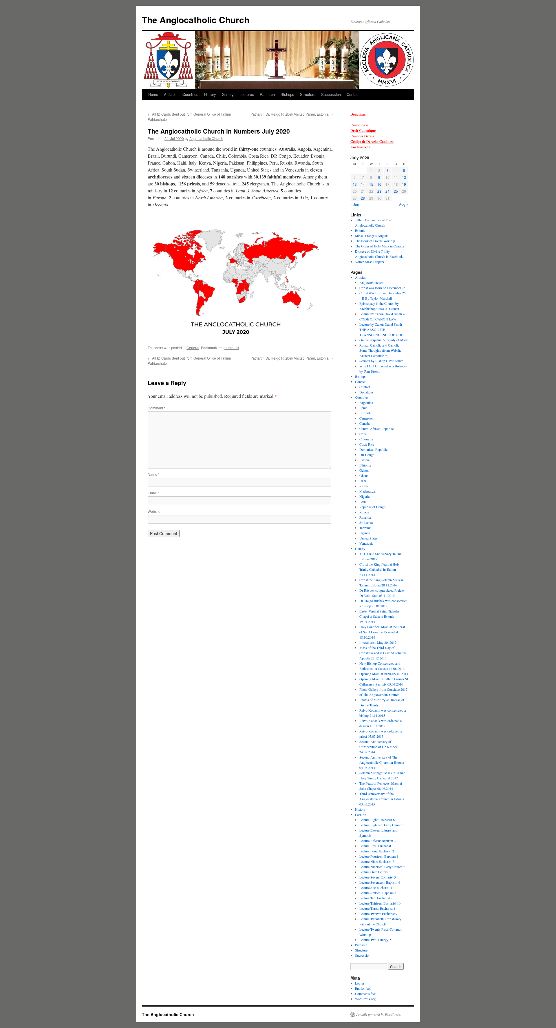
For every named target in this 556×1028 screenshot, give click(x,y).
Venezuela (366, 543)
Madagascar (367, 491)
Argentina (366, 402)
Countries (190, 94)
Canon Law (359, 125)
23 (379, 191)
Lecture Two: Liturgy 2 (375, 939)
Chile (363, 433)
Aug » (403, 204)
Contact (353, 94)
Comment (156, 407)
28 (363, 198)
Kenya (363, 486)
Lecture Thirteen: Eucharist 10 (379, 903)
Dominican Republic (373, 449)
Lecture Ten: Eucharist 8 (375, 898)
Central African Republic (376, 428)
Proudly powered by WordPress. (378, 1014)
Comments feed (365, 993)
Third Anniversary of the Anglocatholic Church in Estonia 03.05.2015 (381, 798)
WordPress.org (365, 998)
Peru (362, 501)
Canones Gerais (362, 136)
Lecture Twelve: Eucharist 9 (378, 913)
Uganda (364, 533)
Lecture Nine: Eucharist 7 (376, 861)
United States (368, 538)
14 (363, 184)
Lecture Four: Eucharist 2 (376, 851)
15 (371, 184)
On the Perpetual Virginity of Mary (383, 340)
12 (404, 177)
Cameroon (366, 418)
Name (154, 474)
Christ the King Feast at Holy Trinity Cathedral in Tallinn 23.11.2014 (379, 569)
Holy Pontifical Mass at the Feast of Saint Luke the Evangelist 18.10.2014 (382, 631)
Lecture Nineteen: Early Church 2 (382, 866)
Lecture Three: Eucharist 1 (377, 908)
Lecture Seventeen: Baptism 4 (379, 882)
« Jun (354, 204)
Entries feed (363, 988)
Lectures (246, 94)
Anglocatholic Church (206, 138)
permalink (231, 347)
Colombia (366, 439)
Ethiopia (365, 465)
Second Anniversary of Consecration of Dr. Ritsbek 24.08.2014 (378, 746)
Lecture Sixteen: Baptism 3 (377, 892)
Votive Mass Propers (369, 261)
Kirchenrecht (360, 147)
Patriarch (267, 94)
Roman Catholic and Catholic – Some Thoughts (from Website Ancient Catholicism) (380, 350)
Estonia (360, 230)
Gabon (364, 470)
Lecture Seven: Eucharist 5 (377, 877)
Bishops (287, 94)
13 (355, 184)
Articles (170, 94)
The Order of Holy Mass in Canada (379, 246)
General (192, 347)
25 (396, 191)
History (210, 94)
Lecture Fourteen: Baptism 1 (378, 856)
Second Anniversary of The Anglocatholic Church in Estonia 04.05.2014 (381, 762)
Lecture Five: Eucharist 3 (376, 845)
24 (387, 191)
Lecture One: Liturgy (373, 872)
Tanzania (365, 527)
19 (404, 184)
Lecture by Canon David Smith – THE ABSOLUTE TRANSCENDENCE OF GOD (382, 329)
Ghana (363, 475)
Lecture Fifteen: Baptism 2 (377, 840)
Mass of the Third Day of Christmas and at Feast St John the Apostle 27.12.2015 (383, 652)
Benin (363, 407)
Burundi (365, 413)
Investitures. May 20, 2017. (378, 642)
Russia (364, 512)
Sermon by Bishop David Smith (381, 360)
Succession (331, 94)
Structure (307, 94)
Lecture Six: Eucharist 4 (375, 887)
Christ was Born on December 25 (382, 287)
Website (154, 511)
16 (379, 184)
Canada (364, 423)
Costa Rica (366, 444)
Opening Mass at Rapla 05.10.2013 (383, 673)
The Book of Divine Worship (375, 240)
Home (153, 94)
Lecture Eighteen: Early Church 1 (382, 825)
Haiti (362, 480)
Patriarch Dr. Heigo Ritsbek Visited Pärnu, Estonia (291, 114)
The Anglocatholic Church (195, 19)
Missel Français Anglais (371, 235)
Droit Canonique (363, 130)
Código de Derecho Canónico (372, 141)
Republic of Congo (372, 506)
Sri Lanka (366, 522)
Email (153, 492)
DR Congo (366, 454)
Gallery (228, 94)
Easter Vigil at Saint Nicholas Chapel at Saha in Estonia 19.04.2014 (379, 616)
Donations (358, 114)
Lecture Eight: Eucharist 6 (377, 819)
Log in (359, 983)
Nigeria (364, 496)
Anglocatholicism (371, 282)
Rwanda (365, 517)
